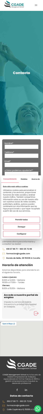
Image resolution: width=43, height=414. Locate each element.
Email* (8, 161)
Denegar (21, 227)
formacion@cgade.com (18, 253)
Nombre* (9, 143)
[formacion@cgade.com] (3, 253)
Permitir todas (21, 219)
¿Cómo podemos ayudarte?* (19, 170)
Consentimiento (10, 179)
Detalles (24, 179)
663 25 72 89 (26, 249)
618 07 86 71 (12, 249)
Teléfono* (9, 152)
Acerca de (36, 179)
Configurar (21, 234)
